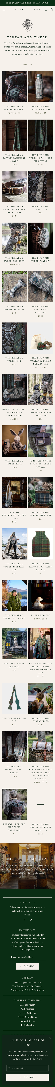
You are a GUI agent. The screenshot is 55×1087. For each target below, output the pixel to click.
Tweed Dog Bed (40, 615)
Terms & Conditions (27, 1017)
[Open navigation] (4, 10)
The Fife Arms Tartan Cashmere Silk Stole (40, 158)
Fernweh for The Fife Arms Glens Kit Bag (41, 464)
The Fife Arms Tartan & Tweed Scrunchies (40, 361)
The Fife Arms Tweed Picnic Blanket (41, 309)
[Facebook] (24, 920)
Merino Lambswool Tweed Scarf (14, 515)
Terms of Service (27, 1021)
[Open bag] (51, 9)
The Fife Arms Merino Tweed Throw (14, 770)
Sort (26, 64)
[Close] (50, 1038)
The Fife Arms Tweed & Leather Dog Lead (41, 412)
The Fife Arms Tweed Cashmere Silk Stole (41, 827)
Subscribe (27, 1077)
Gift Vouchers (27, 1009)
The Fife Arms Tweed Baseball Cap (14, 567)
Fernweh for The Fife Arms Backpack (14, 827)
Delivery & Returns (27, 1013)
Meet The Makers (27, 1005)
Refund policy (27, 1025)
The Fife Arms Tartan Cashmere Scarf (14, 158)
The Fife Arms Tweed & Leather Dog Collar (14, 209)
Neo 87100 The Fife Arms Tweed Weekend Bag (14, 412)
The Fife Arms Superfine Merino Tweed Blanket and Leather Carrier (40, 773)
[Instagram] (31, 920)
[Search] (46, 9)
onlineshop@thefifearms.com (28, 982)
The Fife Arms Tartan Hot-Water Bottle (41, 567)
